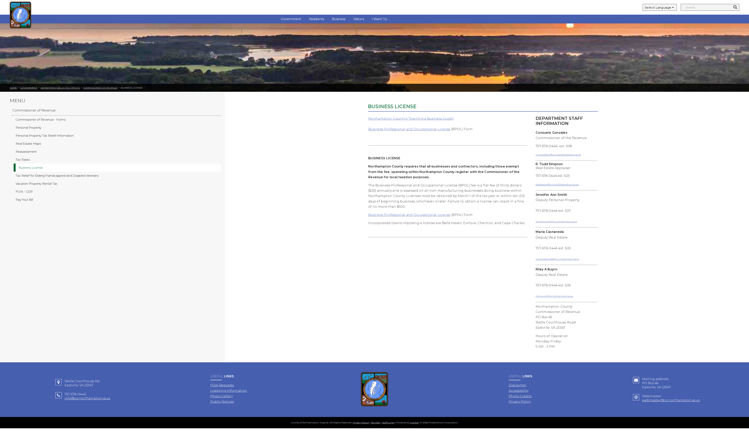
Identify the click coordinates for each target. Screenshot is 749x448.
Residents (316, 19)
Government (291, 19)
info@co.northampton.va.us (87, 398)
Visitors (358, 19)
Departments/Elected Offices (60, 87)
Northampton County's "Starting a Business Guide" (411, 118)
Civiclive (414, 422)
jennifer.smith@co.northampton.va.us (556, 221)
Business (338, 19)
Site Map (375, 422)
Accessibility (518, 391)
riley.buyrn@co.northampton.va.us (554, 296)
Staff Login (388, 422)
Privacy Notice (361, 422)
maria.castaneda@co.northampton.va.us (557, 259)
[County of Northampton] (20, 15)
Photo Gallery (221, 396)
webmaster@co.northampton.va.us (671, 400)
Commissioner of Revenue (100, 87)
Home (13, 87)
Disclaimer (517, 385)
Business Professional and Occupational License (409, 129)
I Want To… (380, 19)
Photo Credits (520, 396)
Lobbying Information (228, 391)
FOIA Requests (222, 385)
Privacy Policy (520, 401)
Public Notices (222, 401)
